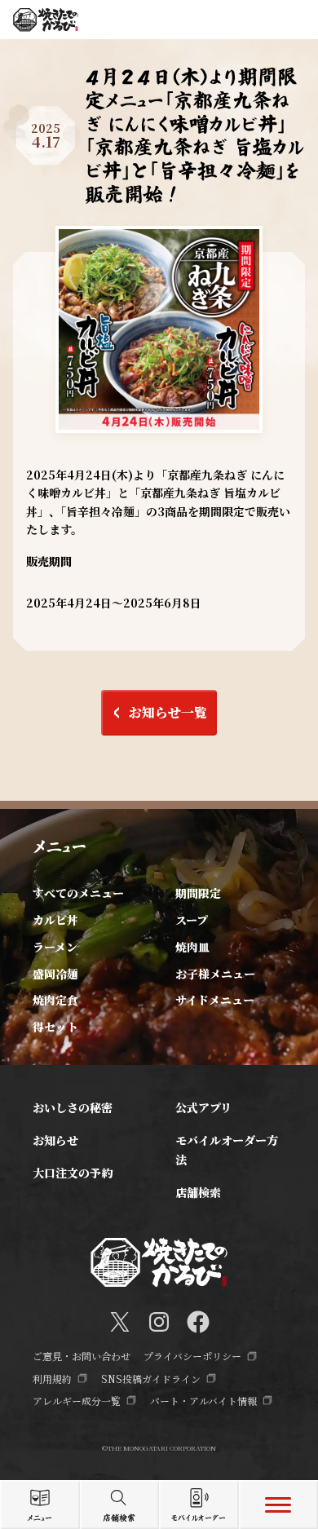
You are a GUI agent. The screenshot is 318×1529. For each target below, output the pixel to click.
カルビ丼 (55, 920)
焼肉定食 (55, 1000)
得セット (55, 1027)
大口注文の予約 (73, 1172)
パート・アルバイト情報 (203, 1400)
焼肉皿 (192, 947)
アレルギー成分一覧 (77, 1400)
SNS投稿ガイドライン (151, 1378)
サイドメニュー (214, 1000)
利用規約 (52, 1378)
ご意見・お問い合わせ (81, 1356)
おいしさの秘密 (73, 1107)
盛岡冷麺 (55, 974)
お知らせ (55, 1140)
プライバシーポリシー (192, 1356)
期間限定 (198, 893)
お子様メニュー (215, 974)
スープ (191, 920)
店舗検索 (198, 1192)
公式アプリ (203, 1107)
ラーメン (55, 947)
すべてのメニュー (78, 893)
